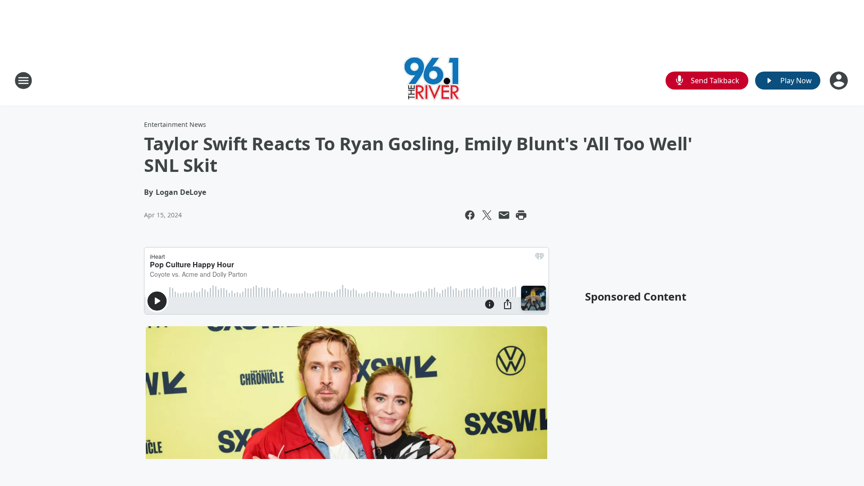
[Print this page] (521, 215)
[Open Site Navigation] (23, 81)
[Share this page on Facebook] (470, 215)
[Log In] (840, 81)
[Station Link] (432, 80)
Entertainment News (175, 124)
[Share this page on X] (487, 215)
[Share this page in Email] (504, 215)
